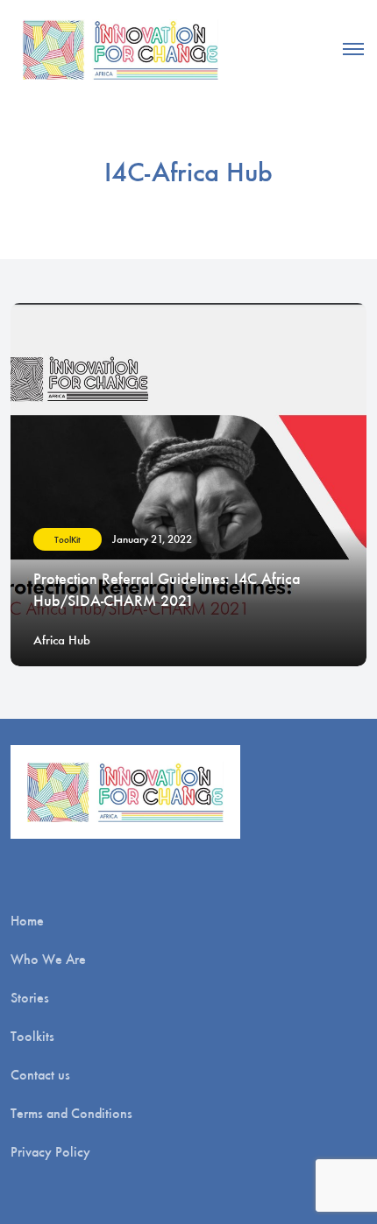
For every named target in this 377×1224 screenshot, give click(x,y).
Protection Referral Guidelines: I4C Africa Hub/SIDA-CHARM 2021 (167, 589)
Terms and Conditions (71, 1113)
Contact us (40, 1074)
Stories (30, 997)
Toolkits (32, 1036)
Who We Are (48, 959)
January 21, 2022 (152, 538)
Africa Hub (61, 640)
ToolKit (67, 539)
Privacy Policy (50, 1151)
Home (27, 920)
